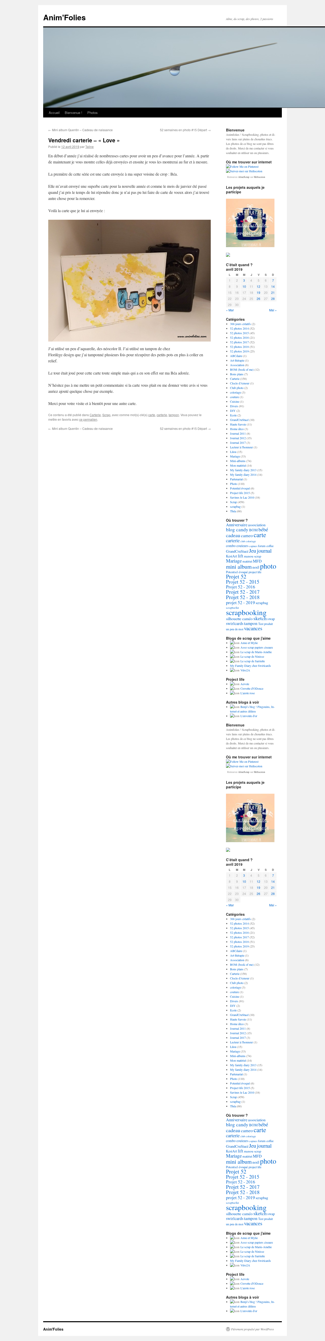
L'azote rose (247, 693)
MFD (257, 561)
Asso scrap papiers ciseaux (256, 647)
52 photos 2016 (239, 337)
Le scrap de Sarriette (252, 661)
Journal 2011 (238, 433)
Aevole (244, 684)
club (242, 541)
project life (255, 572)
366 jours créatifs (240, 324)
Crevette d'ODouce (251, 688)
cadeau (233, 535)
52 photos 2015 (239, 333)
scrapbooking (246, 612)
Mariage (235, 456)
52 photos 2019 (239, 351)
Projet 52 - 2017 (242, 591)
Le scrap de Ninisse (252, 656)
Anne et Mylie (249, 643)
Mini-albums (238, 461)
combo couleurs (237, 545)
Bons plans (236, 374)
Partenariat (236, 479)
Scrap (106, 415)
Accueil (54, 112)
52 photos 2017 (239, 342)
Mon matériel (238, 465)
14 (273, 286)
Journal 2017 (238, 442)
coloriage (235, 392)
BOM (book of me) (242, 369)
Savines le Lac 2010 (242, 497)
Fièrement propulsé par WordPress (252, 1329)
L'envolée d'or (248, 716)
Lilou (233, 452)
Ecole (233, 415)
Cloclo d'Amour (239, 383)
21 (273, 292)
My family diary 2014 (243, 474)
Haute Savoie (238, 424)
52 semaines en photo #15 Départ (185, 130)
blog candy (237, 529)
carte (151, 415)
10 (244, 286)
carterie (162, 415)
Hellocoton (259, 177)
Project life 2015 (240, 493)
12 (258, 286)
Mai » (273, 310)
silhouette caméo (239, 618)
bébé (263, 529)
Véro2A (245, 670)
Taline (89, 146)
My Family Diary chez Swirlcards (250, 666)
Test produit (265, 624)
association (257, 524)
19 (258, 292)
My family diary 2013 (243, 470)
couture (234, 397)
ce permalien (88, 419)
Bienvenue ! (73, 112)
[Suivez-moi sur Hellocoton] (244, 171)
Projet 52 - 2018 (242, 597)
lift (240, 556)
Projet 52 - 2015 (242, 581)
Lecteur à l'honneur (241, 447)
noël (255, 567)
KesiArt (231, 556)
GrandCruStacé (239, 420)
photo (268, 566)
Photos (92, 112)
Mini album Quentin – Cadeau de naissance (80, 130)
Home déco (237, 429)
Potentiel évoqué (240, 488)
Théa (233, 511)
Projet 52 (236, 576)
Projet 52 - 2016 (240, 587)
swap (271, 618)
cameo (247, 535)
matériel (247, 561)
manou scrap (252, 556)
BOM (253, 530)
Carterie (95, 415)
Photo (233, 484)
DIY (233, 411)
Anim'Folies (64, 17)
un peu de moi (234, 629)
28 (273, 298)
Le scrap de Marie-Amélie (256, 652)
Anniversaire (236, 525)
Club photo (236, 388)
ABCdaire (236, 356)
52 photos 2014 (239, 328)
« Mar (230, 310)
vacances (253, 628)
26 (258, 298)
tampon (174, 415)
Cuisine (234, 401)
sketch (260, 618)
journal (264, 550)
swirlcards (234, 623)
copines (253, 546)
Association (237, 365)
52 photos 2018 (239, 347)
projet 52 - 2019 (240, 602)
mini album (239, 566)
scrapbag (235, 506)
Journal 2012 (238, 438)
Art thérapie (237, 360)
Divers (234, 406)
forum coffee (265, 546)
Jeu (252, 550)
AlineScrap (243, 177)
